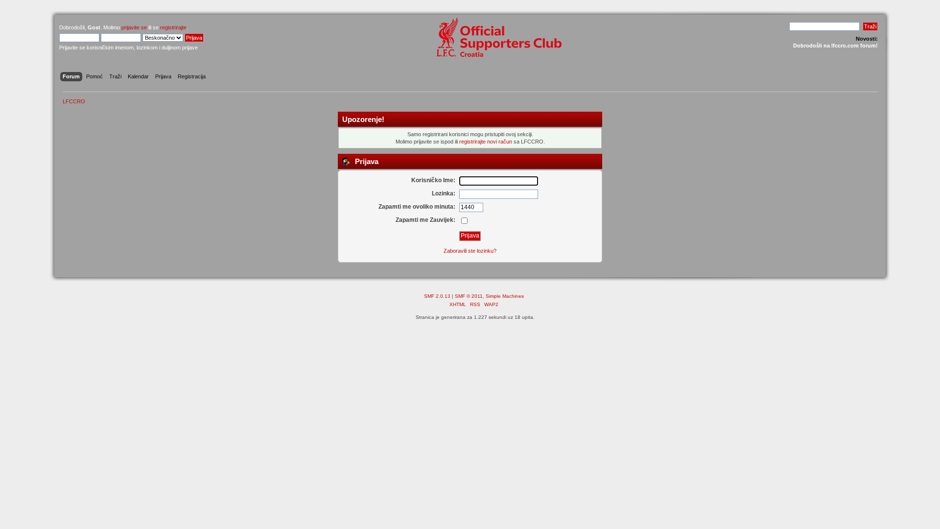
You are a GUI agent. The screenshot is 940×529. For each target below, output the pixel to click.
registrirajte (173, 27)
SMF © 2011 (469, 296)
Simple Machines (505, 296)
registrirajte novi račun (485, 141)
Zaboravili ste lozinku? (470, 251)
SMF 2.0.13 (437, 296)
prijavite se (134, 27)
